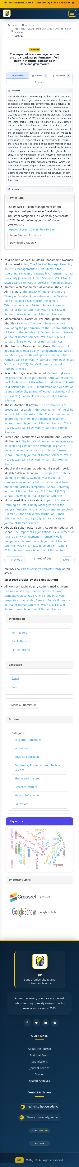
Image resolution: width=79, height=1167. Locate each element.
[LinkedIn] (45, 1023)
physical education (27, 756)
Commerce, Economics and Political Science (38, 768)
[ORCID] (54, 1023)
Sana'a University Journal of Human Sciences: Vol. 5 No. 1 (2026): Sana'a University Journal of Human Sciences (36, 491)
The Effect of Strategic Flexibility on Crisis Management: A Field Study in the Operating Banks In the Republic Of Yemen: (38, 269)
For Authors (19, 641)
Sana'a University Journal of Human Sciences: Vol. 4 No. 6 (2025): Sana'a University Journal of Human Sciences (35, 310)
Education (21, 804)
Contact (39, 1074)
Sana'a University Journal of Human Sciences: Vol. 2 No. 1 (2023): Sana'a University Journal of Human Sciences (37, 428)
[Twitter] (36, 1023)
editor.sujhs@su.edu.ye (43, 1106)
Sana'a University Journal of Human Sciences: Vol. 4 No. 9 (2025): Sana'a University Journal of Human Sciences (38, 278)
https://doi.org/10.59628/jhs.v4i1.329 (31, 229)
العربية (15, 678)
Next (67, 559)
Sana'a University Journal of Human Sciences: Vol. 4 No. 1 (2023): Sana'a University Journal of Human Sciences (37, 605)
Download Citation (22, 242)
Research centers (26, 787)
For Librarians (21, 650)
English (16, 687)
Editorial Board (39, 1055)
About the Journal (39, 1049)
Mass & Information (27, 795)
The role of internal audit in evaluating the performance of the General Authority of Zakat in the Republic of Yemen (38, 328)
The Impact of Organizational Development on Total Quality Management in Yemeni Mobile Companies (39, 537)
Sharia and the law (27, 778)
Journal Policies (39, 1068)
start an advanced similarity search (41, 569)
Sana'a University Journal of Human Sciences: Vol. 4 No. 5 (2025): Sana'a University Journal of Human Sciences (34, 518)
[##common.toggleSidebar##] (68, 50)
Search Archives (39, 1081)
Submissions (39, 1062)
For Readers (19, 632)
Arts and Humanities (28, 739)
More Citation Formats (25, 235)
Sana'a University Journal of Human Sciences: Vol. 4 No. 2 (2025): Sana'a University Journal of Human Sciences (38, 396)
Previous (14, 559)
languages (21, 748)
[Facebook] (27, 1023)
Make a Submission (24, 705)
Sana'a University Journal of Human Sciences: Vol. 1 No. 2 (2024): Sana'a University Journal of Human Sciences (39, 364)
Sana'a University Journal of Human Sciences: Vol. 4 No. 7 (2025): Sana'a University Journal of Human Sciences (38, 337)
